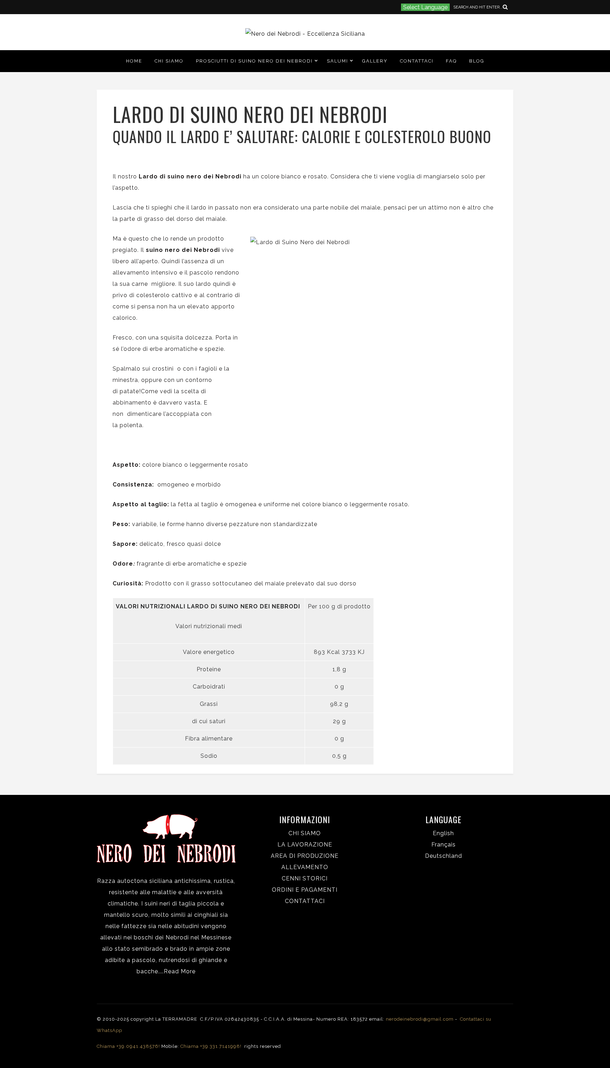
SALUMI (337, 61)
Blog (476, 61)
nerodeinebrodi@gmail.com (420, 1019)
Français (443, 844)
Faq (451, 61)
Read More (180, 971)
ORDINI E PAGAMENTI (304, 889)
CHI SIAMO (304, 833)
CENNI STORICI (305, 878)
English (443, 833)
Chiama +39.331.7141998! (211, 1046)
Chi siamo (169, 61)
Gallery (375, 61)
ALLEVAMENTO (304, 867)
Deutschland (443, 855)
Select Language (425, 7)
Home (134, 61)
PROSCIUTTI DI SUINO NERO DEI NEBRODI (254, 61)
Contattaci (416, 61)
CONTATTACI (305, 901)
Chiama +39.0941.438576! (128, 1046)
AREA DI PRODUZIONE (305, 855)
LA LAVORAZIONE (304, 844)
